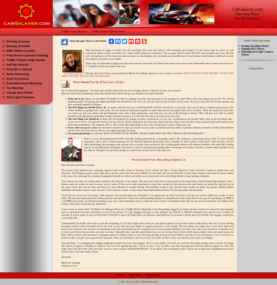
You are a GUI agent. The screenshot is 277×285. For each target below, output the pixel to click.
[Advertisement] (256, 120)
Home (120, 275)
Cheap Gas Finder (19, 92)
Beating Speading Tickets (255, 46)
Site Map (135, 275)
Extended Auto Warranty (24, 83)
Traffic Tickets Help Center (25, 60)
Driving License (17, 41)
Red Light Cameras (20, 97)
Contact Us (153, 275)
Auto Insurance (17, 78)
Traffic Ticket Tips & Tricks (108, 31)
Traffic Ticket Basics (74, 31)
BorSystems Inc (150, 282)
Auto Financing (17, 74)
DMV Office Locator (20, 50)
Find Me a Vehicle (19, 69)
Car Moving (14, 88)
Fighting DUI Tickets (252, 48)
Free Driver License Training (27, 55)
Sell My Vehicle (17, 64)
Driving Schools (18, 46)
